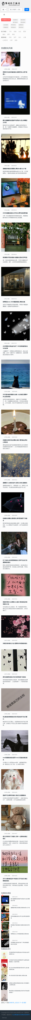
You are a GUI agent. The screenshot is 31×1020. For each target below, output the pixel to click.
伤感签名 (15, 19)
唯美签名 (13, 27)
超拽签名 (21, 24)
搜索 (27, 9)
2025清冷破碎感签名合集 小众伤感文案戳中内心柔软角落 (15, 395)
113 (18, 1002)
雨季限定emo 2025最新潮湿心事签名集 (14, 302)
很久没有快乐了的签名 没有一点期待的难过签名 (15, 837)
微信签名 (23, 19)
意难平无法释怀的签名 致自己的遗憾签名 (14, 795)
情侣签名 (23, 22)
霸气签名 (15, 22)
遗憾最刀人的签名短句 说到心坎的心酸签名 (15, 482)
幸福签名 (6, 27)
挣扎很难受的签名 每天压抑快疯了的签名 (14, 677)
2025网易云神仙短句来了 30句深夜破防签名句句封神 (15, 347)
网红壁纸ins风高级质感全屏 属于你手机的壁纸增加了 (19, 991)
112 (16, 1002)
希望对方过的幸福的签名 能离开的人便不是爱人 (15, 73)
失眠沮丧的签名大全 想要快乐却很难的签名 (15, 643)
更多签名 (21, 27)
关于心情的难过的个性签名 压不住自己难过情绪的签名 (15, 879)
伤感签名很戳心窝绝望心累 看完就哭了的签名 (15, 519)
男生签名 (13, 24)
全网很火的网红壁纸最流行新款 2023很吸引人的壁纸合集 (19, 983)
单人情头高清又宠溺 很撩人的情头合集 (18, 975)
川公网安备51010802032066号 (21, 1014)
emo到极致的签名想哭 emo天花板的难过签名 (15, 758)
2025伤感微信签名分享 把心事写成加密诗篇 (15, 213)
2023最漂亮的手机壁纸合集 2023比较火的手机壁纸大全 (19, 953)
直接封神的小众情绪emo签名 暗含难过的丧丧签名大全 (15, 603)
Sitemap (4, 1017)
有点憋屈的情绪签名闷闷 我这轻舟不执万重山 (15, 718)
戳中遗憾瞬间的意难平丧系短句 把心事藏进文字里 (15, 121)
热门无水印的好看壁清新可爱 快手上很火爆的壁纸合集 (19, 968)
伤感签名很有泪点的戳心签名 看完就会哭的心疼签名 (15, 441)
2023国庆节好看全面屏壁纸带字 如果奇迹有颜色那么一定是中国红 (19, 960)
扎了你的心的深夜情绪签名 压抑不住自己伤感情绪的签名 (15, 561)
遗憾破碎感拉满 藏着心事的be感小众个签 (14, 168)
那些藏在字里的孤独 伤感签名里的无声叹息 (15, 257)
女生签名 (6, 24)
